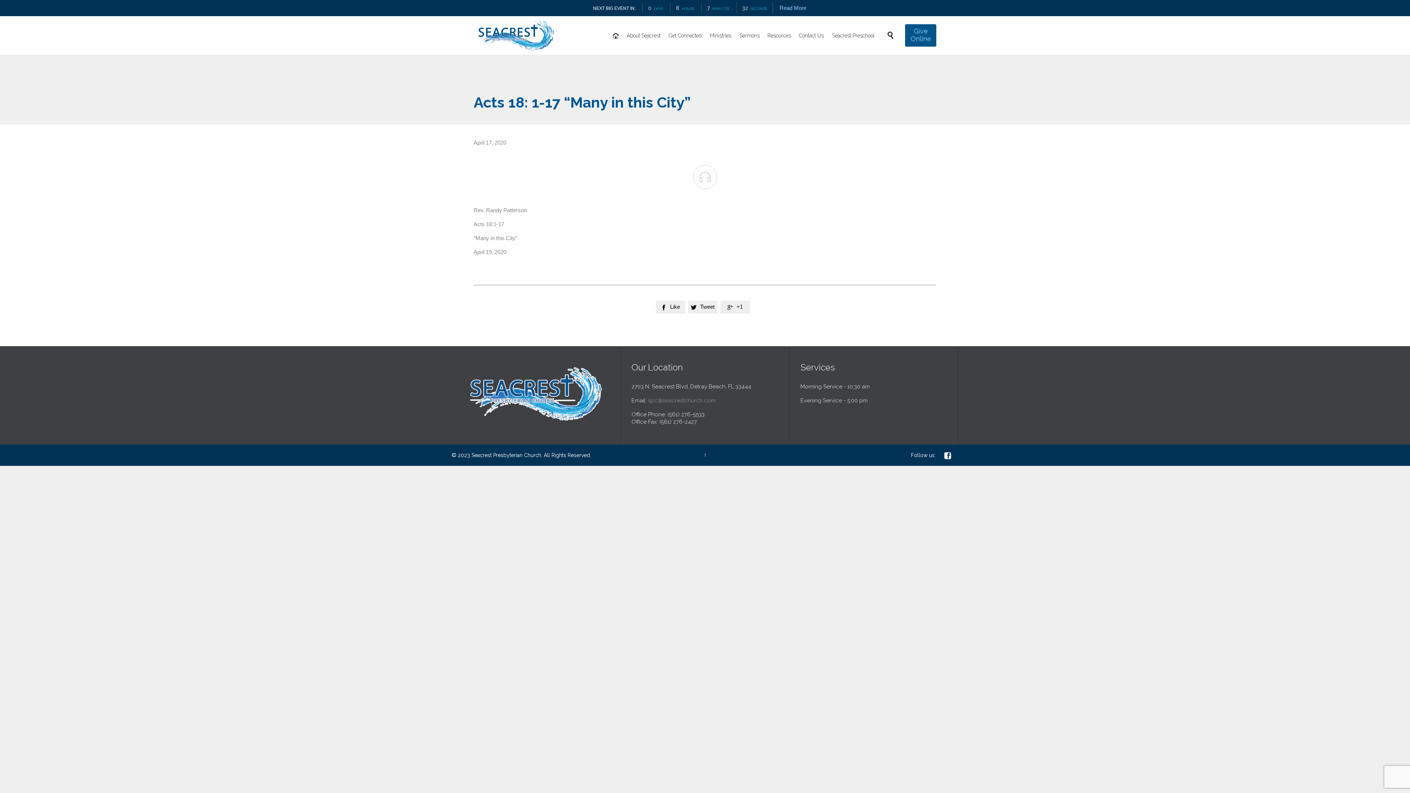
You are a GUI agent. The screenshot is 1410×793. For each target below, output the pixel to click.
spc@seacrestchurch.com (682, 400)
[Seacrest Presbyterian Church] (516, 35)
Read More (792, 8)
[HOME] (616, 36)
